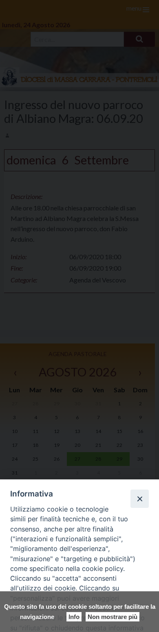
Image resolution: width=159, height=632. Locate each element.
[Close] (139, 498)
